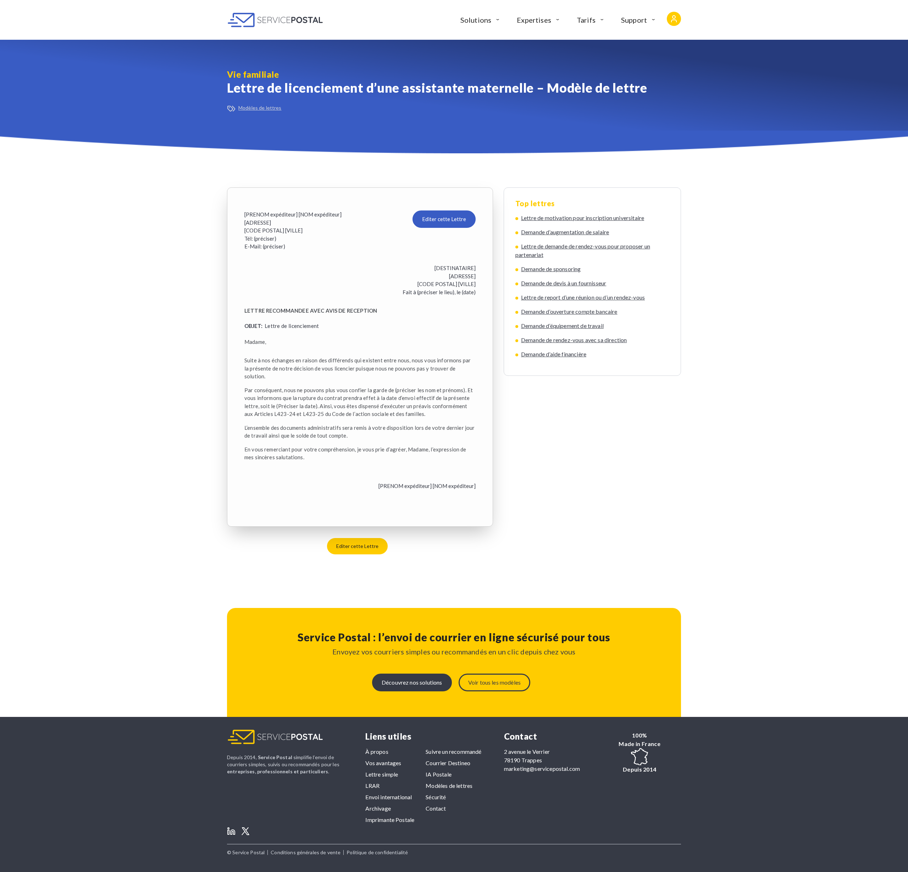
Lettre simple (381, 774)
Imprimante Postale (389, 819)
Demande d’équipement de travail (562, 325)
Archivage (378, 808)
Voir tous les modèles (494, 682)
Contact (436, 808)
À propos (376, 751)
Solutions (475, 20)
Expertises (534, 20)
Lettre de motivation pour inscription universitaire (582, 217)
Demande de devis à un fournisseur (563, 283)
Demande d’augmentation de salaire (565, 232)
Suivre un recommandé (453, 751)
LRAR (372, 785)
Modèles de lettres (260, 108)
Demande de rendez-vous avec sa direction (574, 339)
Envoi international (388, 797)
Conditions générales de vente (305, 852)
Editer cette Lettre (444, 219)
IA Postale (439, 774)
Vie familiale (253, 74)
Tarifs (586, 20)
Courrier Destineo (448, 762)
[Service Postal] (275, 19)
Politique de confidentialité (377, 852)
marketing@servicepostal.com (542, 768)
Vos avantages (383, 762)
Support (634, 20)
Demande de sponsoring (551, 268)
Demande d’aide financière (553, 354)
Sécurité (436, 797)
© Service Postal (246, 852)
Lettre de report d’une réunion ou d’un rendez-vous (583, 297)
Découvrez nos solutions (412, 682)
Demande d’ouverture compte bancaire (569, 311)
